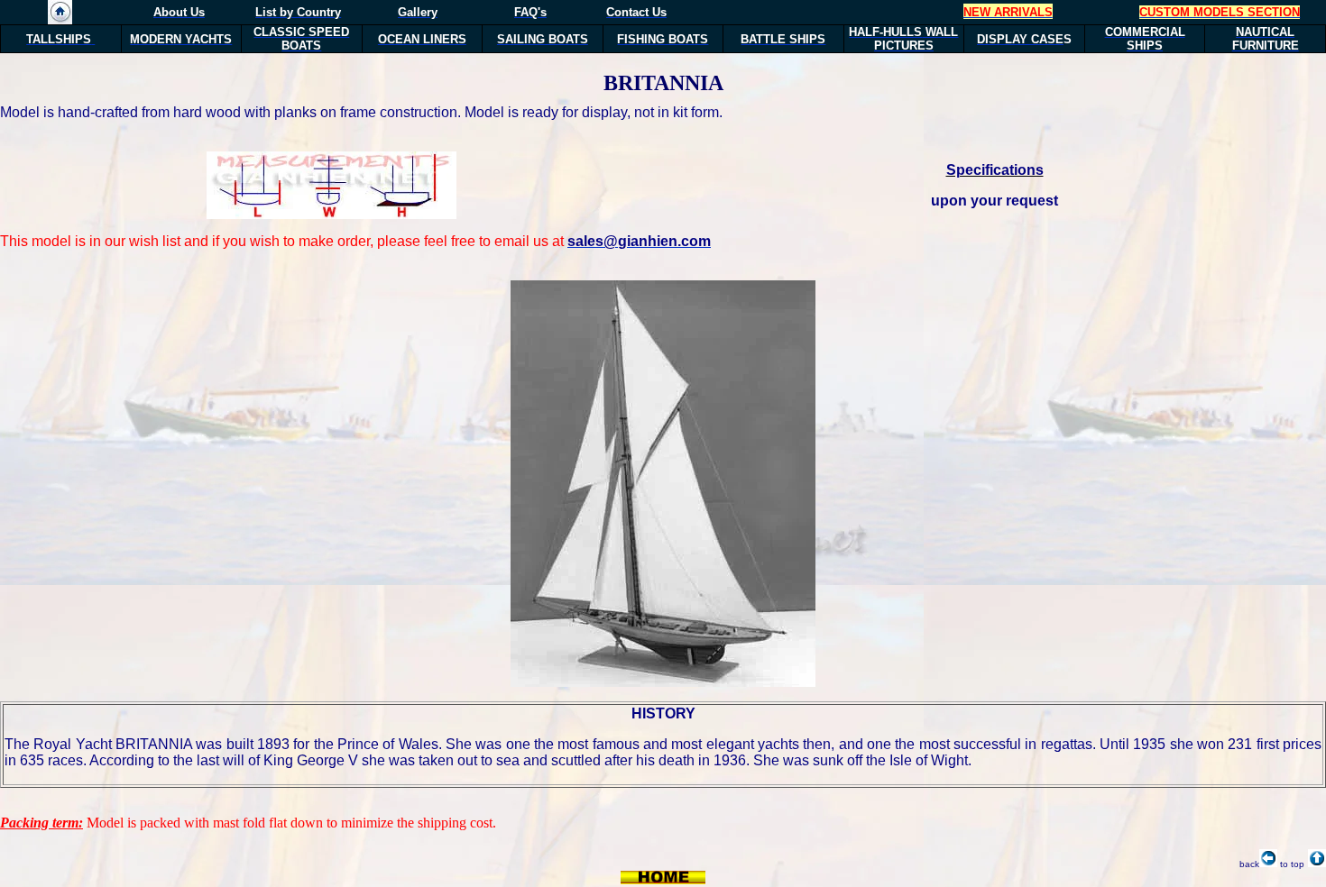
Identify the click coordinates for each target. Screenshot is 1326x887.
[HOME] (60, 19)
